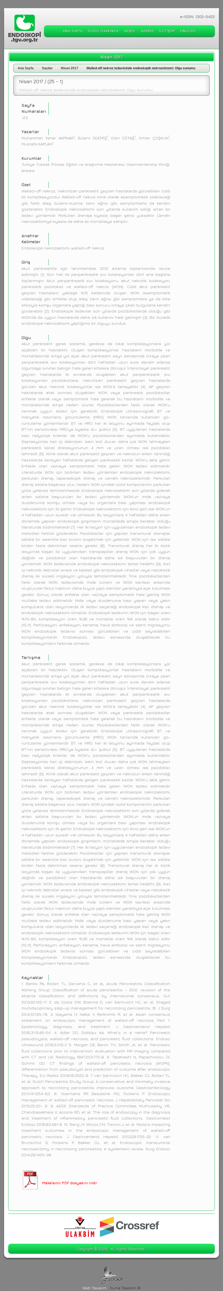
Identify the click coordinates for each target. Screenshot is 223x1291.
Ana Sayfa (26, 68)
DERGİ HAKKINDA (103, 31)
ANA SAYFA (73, 31)
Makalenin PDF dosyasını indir (69, 1182)
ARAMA (147, 31)
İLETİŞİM (167, 31)
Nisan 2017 (69, 68)
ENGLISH (188, 31)
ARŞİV (129, 31)
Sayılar (47, 68)
